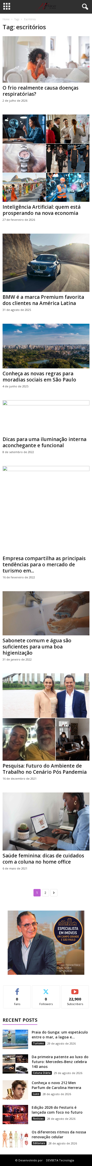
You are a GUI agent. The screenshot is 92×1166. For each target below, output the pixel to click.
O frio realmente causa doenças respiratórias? (40, 90)
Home (6, 19)
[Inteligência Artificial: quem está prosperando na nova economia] (46, 158)
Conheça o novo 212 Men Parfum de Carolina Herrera (56, 1085)
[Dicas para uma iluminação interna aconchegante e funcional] (46, 417)
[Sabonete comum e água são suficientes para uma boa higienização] (46, 613)
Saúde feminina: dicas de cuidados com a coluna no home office (43, 858)
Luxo (36, 1094)
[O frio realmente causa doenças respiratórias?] (46, 59)
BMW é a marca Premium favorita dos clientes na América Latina (43, 300)
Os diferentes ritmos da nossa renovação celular (59, 1134)
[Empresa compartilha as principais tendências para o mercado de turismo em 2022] (46, 509)
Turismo (38, 1043)
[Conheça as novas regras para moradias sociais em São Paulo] (46, 346)
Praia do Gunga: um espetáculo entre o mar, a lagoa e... (60, 1034)
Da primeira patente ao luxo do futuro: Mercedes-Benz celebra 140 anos (60, 1061)
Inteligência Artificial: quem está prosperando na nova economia (41, 210)
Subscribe (75, 989)
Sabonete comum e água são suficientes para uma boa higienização (37, 646)
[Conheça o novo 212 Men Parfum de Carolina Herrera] (15, 1090)
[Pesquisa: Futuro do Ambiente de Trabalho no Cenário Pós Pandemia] (46, 717)
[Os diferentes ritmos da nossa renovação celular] (15, 1139)
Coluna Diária (42, 1073)
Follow (46, 989)
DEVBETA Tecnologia (60, 1160)
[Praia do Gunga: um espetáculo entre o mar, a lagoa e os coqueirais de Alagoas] (15, 1039)
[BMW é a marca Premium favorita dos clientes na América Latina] (46, 263)
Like (17, 989)
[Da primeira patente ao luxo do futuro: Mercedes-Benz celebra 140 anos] (15, 1064)
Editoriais (39, 1143)
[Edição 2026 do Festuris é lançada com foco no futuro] (15, 1114)
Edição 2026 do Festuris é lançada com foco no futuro (57, 1110)
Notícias (38, 1118)
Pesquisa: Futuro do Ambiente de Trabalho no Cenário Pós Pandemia (45, 768)
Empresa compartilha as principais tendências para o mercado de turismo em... (44, 564)
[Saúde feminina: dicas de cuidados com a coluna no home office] (46, 821)
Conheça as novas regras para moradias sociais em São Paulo (39, 376)
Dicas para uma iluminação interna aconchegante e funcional (44, 442)
